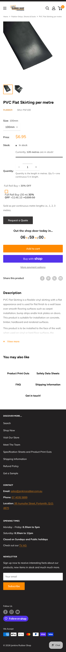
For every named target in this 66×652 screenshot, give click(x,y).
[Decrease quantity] (19, 167)
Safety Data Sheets (48, 373)
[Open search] (47, 8)
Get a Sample (10, 473)
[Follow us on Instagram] (11, 612)
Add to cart (33, 248)
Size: (10, 120)
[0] (60, 8)
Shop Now (9, 430)
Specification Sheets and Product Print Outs (27, 451)
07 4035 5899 (19, 497)
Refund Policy (11, 466)
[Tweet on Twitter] (54, 278)
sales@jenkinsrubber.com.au (26, 491)
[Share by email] (60, 278)
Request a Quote (18, 220)
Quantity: (8, 170)
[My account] (53, 8)
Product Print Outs (18, 373)
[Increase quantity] (36, 167)
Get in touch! (33, 395)
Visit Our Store (11, 437)
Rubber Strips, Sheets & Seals (23, 16)
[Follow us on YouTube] (17, 612)
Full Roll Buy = (17, 185)
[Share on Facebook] (42, 278)
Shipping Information (47, 384)
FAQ (18, 384)
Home (5, 16)
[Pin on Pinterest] (48, 278)
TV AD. (23, 545)
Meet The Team (11, 444)
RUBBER (7, 109)
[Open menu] (4, 8)
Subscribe (14, 586)
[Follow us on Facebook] (5, 612)
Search (7, 423)
